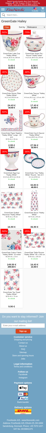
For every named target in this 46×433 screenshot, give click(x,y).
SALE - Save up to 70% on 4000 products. (23, 5)
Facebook (23, 374)
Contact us (23, 343)
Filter (7, 27)
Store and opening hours (23, 356)
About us (23, 346)
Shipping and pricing (23, 340)
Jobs (23, 359)
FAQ (23, 349)
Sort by (22, 27)
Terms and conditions (23, 367)
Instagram (23, 378)
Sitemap (23, 352)
